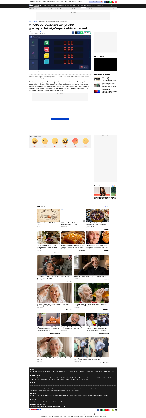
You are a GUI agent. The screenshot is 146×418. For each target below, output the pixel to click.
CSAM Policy (63, 414)
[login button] (112, 6)
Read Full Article (60, 119)
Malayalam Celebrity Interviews (81, 379)
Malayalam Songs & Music (51, 379)
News (52, 5)
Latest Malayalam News (56, 371)
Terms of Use (49, 414)
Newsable (38, 1)
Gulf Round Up (54, 406)
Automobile (100, 5)
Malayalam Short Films (61, 377)
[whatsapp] (110, 2)
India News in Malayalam (68, 371)
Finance (63, 401)
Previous (114, 9)
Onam (37, 8)
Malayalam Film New (34, 377)
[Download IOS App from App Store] (116, 410)
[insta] (116, 2)
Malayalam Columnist (82, 395)
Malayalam (32, 1)
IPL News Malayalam (84, 384)
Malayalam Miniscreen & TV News (65, 379)
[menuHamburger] (114, 5)
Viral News (32, 373)
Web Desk (42, 31)
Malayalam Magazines (34, 395)
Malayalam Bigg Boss (107, 377)
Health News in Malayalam (78, 388)
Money (89, 5)
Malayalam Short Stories (35, 397)
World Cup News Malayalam (95, 384)
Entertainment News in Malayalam (47, 377)
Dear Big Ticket (61, 406)
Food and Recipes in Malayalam (64, 388)
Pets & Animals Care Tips (52, 390)
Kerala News (77, 371)
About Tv (44, 414)
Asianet (35, 410)
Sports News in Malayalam (36, 384)
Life (78, 5)
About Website (37, 414)
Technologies (49, 401)
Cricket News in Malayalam (49, 384)
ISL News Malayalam (74, 384)
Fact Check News (57, 401)
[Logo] (35, 5)
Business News (33, 401)
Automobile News (41, 401)
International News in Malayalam (94, 371)
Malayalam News (33, 371)
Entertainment (60, 5)
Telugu (57, 1)
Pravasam (83, 5)
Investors (110, 414)
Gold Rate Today (90, 8)
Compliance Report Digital (101, 414)
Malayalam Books (73, 395)
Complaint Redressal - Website (74, 414)
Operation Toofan (73, 8)
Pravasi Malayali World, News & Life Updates (40, 406)
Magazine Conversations (93, 395)
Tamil (61, 1)
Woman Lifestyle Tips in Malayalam (38, 390)
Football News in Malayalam (62, 384)
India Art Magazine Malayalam (61, 395)
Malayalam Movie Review (73, 377)
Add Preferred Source (95, 1)
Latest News (46, 5)
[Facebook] (105, 2)
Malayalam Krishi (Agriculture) (47, 395)
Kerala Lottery (82, 8)
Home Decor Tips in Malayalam (92, 388)
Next (116, 9)
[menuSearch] (116, 5)
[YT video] (113, 2)
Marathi (74, 1)
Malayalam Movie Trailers (85, 377)
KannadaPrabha (51, 1)
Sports (67, 5)
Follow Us (88, 32)
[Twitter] (107, 2)
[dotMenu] (105, 6)
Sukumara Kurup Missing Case (46, 8)
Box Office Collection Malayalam (37, 379)
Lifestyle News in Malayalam (36, 388)
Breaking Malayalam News (44, 371)
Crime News (83, 371)
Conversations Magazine (47, 397)
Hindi (70, 1)
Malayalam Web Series (97, 377)
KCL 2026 (57, 8)
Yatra (93, 5)
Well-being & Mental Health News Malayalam (69, 390)
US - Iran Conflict (64, 8)
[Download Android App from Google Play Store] (113, 410)
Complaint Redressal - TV (88, 414)
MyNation (79, 1)
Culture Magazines (104, 395)
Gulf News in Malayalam (108, 371)
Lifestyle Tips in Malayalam (49, 388)
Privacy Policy (57, 414)
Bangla (65, 1)
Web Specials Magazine (71, 397)
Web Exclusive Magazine (59, 397)
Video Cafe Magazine (82, 397)
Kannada (44, 1)
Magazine (72, 5)
